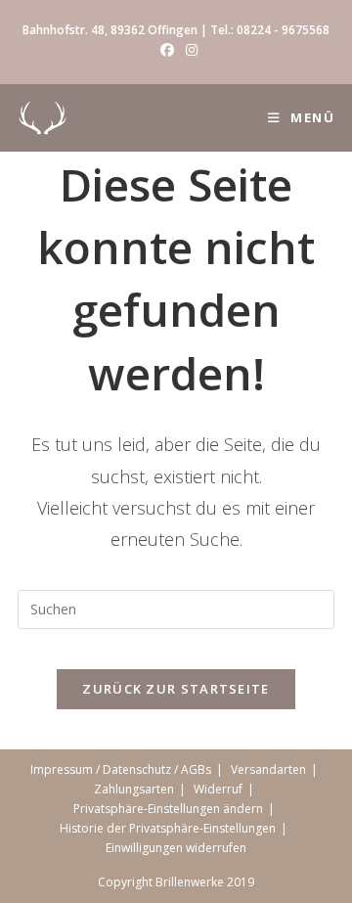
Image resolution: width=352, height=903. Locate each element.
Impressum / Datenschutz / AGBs (120, 769)
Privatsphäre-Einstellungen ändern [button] (168, 808)
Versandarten (268, 769)
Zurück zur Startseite (175, 689)
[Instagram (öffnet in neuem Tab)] (189, 50)
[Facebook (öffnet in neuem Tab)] (167, 50)
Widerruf (218, 789)
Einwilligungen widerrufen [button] (176, 847)
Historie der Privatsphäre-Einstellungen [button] (168, 828)
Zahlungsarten (134, 789)
